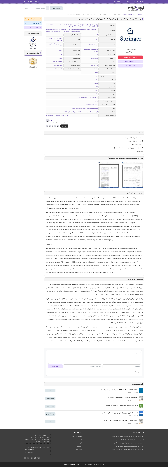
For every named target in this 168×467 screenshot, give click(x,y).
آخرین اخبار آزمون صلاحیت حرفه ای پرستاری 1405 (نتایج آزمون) (127, 436)
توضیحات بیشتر (50, 391)
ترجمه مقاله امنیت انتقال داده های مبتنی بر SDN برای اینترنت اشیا (119, 390)
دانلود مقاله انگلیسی (130, 65)
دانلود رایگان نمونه (129, 61)
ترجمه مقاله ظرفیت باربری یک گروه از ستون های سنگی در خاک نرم (120, 413)
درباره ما (79, 446)
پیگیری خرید (127, 2)
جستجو (26, 8)
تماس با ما (78, 449)
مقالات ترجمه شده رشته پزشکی (129, 14)
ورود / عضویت (117, 2)
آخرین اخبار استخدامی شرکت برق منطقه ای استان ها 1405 (129, 446)
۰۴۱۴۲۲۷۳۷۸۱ (30, 450)
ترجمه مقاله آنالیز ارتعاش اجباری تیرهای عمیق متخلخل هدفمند (120, 421)
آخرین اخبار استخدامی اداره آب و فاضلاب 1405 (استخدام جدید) (128, 449)
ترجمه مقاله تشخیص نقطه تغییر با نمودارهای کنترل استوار (122, 405)
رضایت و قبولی (77, 440)
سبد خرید (55, 8)
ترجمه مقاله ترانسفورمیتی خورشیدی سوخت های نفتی (123, 398)
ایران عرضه (140, 14)
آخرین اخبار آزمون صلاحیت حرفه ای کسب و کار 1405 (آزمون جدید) (127, 443)
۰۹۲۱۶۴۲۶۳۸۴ (30, 453)
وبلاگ (79, 443)
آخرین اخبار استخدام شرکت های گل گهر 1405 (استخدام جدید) (128, 440)
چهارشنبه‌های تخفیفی (76, 436)
